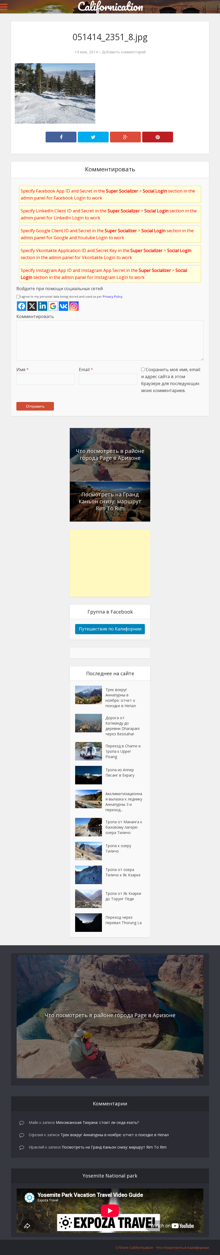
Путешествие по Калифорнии (110, 629)
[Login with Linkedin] (42, 306)
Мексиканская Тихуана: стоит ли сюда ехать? (97, 1122)
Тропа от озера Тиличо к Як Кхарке (123, 872)
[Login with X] (32, 306)
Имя (22, 369)
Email (86, 369)
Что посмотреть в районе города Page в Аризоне (110, 454)
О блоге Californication (134, 1247)
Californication (110, 6)
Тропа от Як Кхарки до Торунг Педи (123, 896)
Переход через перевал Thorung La (123, 920)
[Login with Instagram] (74, 306)
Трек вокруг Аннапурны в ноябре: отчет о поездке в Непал (120, 697)
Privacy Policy (113, 296)
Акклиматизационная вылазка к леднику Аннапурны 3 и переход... (123, 801)
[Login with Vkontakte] (63, 306)
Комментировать (35, 316)
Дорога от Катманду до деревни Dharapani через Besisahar (122, 725)
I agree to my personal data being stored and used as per (71, 296)
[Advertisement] (110, 563)
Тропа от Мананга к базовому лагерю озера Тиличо (123, 827)
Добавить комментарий (124, 52)
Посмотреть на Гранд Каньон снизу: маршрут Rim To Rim (110, 501)
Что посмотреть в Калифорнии (182, 1247)
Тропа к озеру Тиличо (118, 848)
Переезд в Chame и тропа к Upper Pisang (123, 751)
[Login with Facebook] (21, 306)
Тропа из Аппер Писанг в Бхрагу (119, 772)
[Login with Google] (53, 306)
